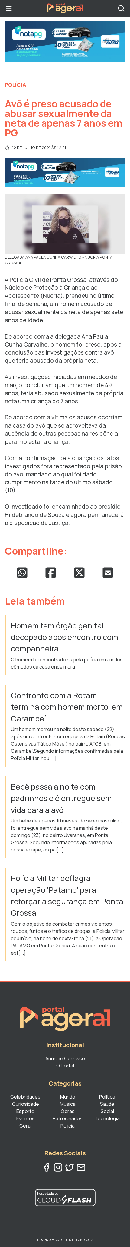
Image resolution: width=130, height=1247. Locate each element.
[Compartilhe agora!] (22, 572)
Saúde (107, 1104)
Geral (25, 1125)
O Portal (65, 1065)
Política (107, 1096)
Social (107, 1111)
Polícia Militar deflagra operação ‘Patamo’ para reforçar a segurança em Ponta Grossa (67, 895)
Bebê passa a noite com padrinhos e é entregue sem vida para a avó (61, 798)
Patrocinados (68, 1118)
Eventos (25, 1118)
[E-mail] (81, 1167)
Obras (68, 1111)
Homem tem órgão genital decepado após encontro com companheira (64, 637)
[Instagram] (58, 1167)
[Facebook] (46, 1167)
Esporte (25, 1111)
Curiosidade (25, 1104)
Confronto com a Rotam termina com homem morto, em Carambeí (67, 707)
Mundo (67, 1096)
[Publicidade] (65, 41)
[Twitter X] (69, 1167)
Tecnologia (107, 1118)
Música (68, 1104)
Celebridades (25, 1096)
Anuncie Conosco (65, 1058)
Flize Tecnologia (79, 1240)
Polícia (15, 84)
